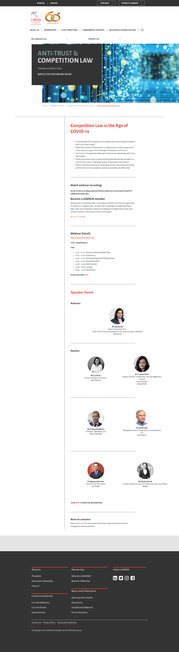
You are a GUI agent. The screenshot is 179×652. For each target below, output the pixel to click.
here (87, 275)
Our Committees (69, 30)
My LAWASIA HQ (38, 39)
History (54, 3)
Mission (40, 3)
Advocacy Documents (82, 597)
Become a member (78, 217)
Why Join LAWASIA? (81, 576)
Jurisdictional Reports (82, 607)
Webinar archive (57, 106)
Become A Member (80, 581)
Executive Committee (42, 581)
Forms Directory (79, 612)
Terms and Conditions (67, 623)
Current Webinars (41, 602)
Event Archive (38, 612)
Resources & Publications (122, 30)
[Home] (45, 18)
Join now (104, 3)
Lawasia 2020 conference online (80, 106)
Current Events (39, 607)
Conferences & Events (93, 30)
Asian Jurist (77, 602)
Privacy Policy (49, 623)
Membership (50, 30)
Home (45, 106)
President (36, 576)
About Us (34, 30)
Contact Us (93, 39)
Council (35, 586)
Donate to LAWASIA (130, 3)
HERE (77, 503)
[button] (142, 30)
